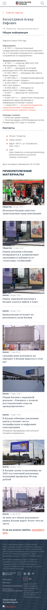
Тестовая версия (10, 602)
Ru (26, 579)
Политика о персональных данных (12, 590)
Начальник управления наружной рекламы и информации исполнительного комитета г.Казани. (22, 107)
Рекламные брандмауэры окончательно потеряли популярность (21, 425)
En (30, 579)
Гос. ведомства (9, 28)
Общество (7, 207)
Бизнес (6, 295)
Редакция (7, 580)
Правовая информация (12, 586)
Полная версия (9, 599)
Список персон (14, 12)
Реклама (6, 583)
